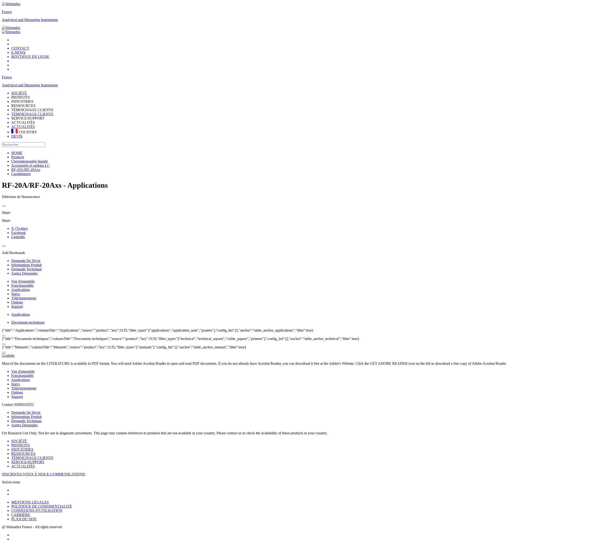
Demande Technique (26, 421)
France (7, 12)
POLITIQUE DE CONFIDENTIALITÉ (41, 506)
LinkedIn (18, 237)
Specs (15, 294)
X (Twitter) (19, 228)
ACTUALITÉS (23, 127)
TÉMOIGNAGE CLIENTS (32, 114)
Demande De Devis (25, 412)
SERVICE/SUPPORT (27, 462)
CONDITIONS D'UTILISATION (36, 511)
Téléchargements (23, 298)
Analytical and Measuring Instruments (30, 20)
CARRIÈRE (20, 515)
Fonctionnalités (22, 285)
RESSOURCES (23, 454)
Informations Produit (26, 417)
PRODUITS (20, 445)
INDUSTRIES (22, 449)
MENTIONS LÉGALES (30, 502)
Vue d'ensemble (23, 281)
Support (17, 306)
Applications (20, 290)
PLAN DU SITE (24, 519)
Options (17, 302)
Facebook (18, 233)
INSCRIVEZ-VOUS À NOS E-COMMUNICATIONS (43, 474)
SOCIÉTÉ (19, 441)
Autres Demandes (24, 425)
